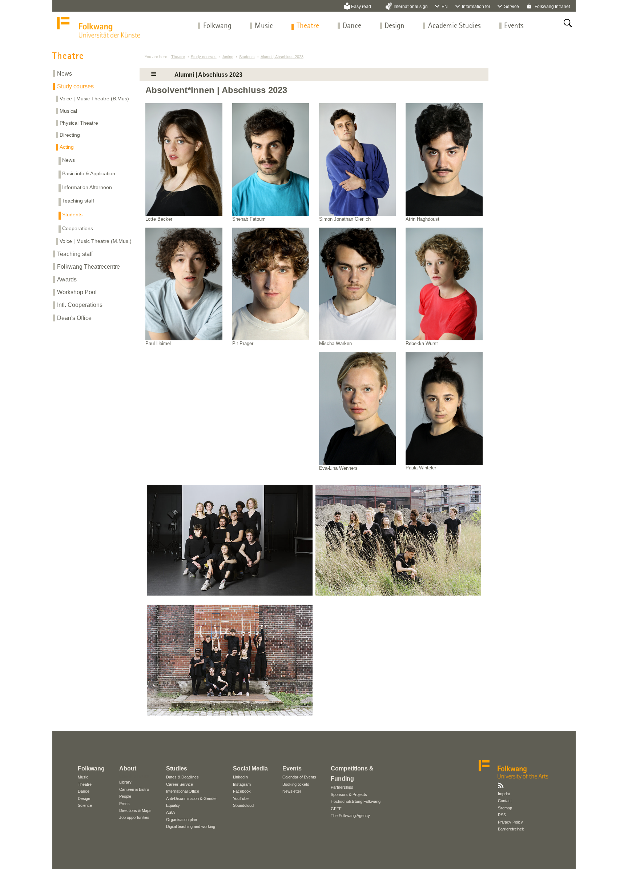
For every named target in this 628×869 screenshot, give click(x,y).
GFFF (336, 808)
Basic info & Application (88, 173)
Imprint (504, 794)
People (125, 796)
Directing (70, 135)
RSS (502, 815)
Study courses (75, 86)
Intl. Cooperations (79, 305)
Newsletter (291, 791)
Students (72, 214)
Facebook (242, 791)
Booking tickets (295, 784)
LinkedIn (240, 777)
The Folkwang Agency (350, 815)
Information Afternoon (87, 187)
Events (514, 26)
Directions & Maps (135, 810)
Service (511, 6)
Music (264, 26)
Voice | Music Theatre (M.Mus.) (96, 241)
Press (124, 803)
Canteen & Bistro (134, 789)
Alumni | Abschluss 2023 (282, 57)
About (127, 768)
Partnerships (342, 787)
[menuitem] (217, 26)
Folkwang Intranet (552, 6)
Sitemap (505, 808)
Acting (67, 147)
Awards (67, 279)
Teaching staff (78, 201)
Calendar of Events (299, 777)
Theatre (308, 26)
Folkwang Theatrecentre (88, 267)
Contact (505, 800)
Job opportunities (134, 817)
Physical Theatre (79, 123)
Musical (68, 111)
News (64, 74)
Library (125, 782)
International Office (182, 791)
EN (445, 6)
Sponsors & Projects (349, 794)
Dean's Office (74, 318)
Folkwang (217, 26)
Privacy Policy (510, 822)
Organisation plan (181, 819)
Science (85, 805)
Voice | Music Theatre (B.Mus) (94, 98)
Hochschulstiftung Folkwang (356, 801)
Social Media (250, 768)
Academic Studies (454, 26)
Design (394, 26)
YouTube (241, 798)
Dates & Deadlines (182, 777)
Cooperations (77, 228)
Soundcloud (243, 805)
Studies (176, 768)
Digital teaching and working (190, 826)
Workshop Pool (77, 292)
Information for (476, 6)
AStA (170, 812)
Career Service (179, 784)
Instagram (242, 784)
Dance (352, 26)
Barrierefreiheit (511, 829)
